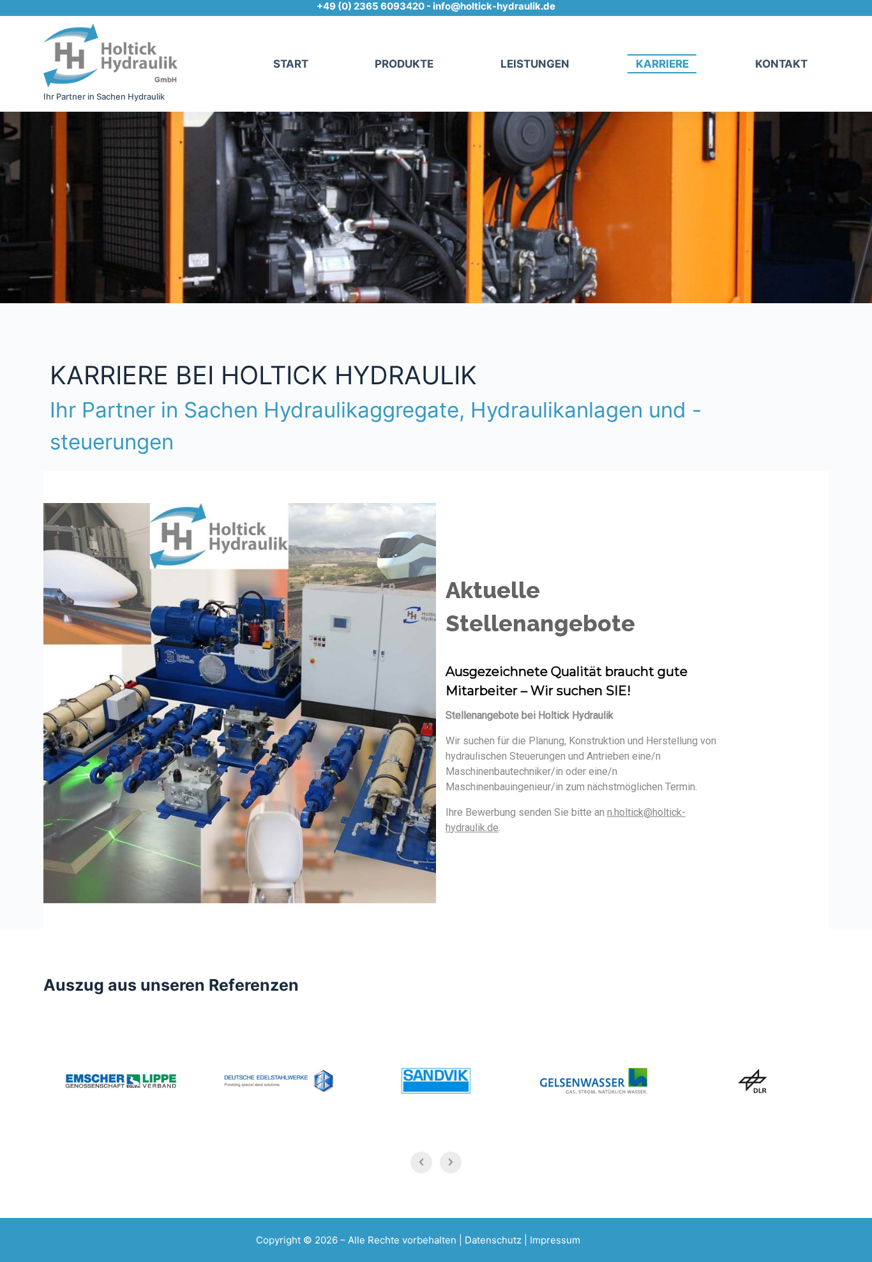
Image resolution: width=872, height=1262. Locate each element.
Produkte (404, 63)
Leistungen (534, 63)
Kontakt (781, 63)
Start (290, 63)
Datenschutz (493, 1240)
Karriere (662, 63)
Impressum (555, 1240)
